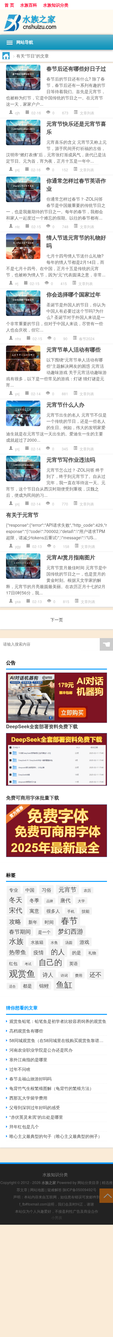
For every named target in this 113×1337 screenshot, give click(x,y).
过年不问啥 (19, 1069)
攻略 (15, 921)
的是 (76, 952)
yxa (18, 601)
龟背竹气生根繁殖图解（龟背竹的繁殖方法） (51, 1088)
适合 (12, 986)
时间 (49, 922)
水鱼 (54, 942)
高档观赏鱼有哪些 (26, 1031)
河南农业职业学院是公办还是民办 (41, 1050)
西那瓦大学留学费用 (28, 1098)
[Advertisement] (56, 1281)
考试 (28, 964)
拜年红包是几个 (24, 1126)
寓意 (34, 910)
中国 (29, 890)
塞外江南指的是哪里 (28, 1059)
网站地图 (37, 1189)
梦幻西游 (70, 930)
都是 (27, 985)
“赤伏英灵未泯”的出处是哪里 (36, 1117)
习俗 (46, 889)
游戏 (84, 941)
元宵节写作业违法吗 (70, 460)
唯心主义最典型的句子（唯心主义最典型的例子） (55, 1136)
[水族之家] (56, 22)
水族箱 (37, 942)
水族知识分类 (55, 5)
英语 (73, 963)
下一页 (56, 620)
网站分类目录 (88, 1182)
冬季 (34, 900)
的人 (58, 951)
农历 (87, 890)
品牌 (49, 901)
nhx (18, 338)
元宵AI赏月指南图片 (70, 557)
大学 (81, 900)
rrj (16, 283)
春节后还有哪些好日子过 (76, 68)
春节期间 (20, 931)
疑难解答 (54, 1189)
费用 (78, 975)
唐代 (65, 900)
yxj (17, 169)
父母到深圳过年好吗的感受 (34, 1107)
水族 (16, 941)
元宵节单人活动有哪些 (73, 349)
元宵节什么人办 (65, 404)
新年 (32, 921)
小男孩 (56, 1217)
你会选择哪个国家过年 (73, 294)
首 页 (9, 5)
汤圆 (68, 942)
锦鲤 (44, 985)
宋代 (15, 909)
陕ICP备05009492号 (79, 1189)
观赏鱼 (22, 973)
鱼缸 (64, 984)
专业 (13, 890)
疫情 (38, 952)
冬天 (15, 899)
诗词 (64, 975)
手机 (70, 911)
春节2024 (87, 338)
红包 (13, 963)
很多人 (53, 910)
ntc (17, 226)
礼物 (92, 953)
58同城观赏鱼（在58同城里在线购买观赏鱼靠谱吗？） (58, 1040)
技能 (85, 911)
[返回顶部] (106, 1195)
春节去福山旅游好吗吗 (30, 1079)
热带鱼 (17, 952)
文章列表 (87, 112)
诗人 (47, 974)
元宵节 (67, 889)
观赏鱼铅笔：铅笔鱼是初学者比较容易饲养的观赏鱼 (57, 1021)
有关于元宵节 (22, 515)
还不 (95, 974)
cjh (17, 112)
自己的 (50, 961)
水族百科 (28, 5)
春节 (69, 920)
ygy (18, 546)
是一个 (44, 932)
